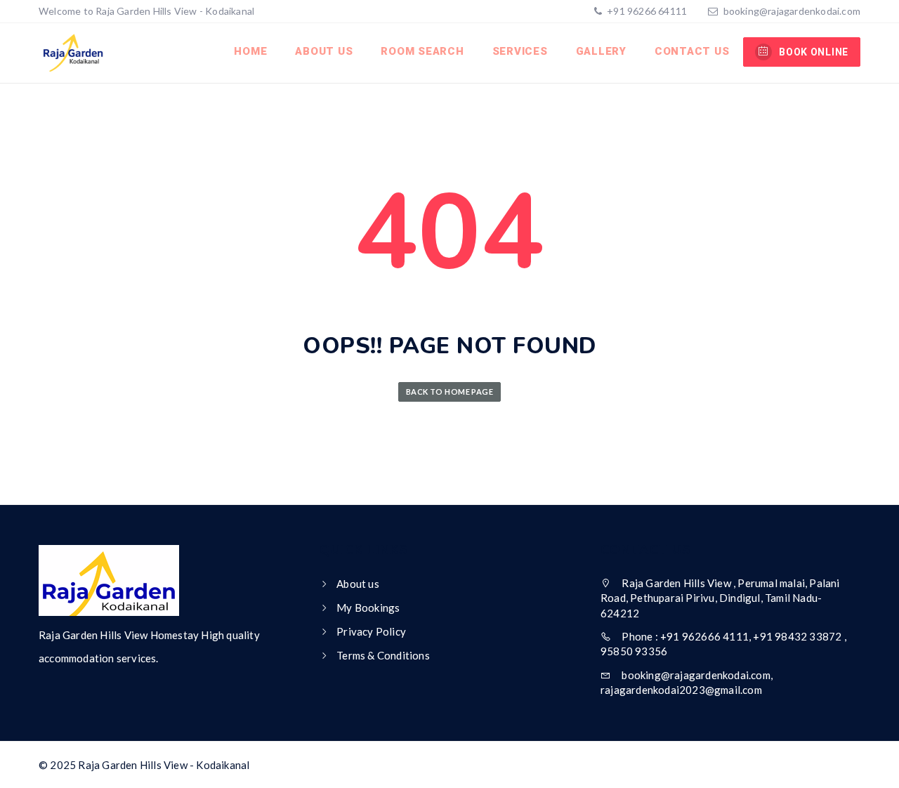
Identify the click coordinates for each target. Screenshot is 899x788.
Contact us (692, 51)
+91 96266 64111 (646, 11)
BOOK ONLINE (813, 52)
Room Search (422, 51)
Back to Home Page (449, 391)
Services (520, 51)
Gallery (601, 51)
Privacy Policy (371, 631)
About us (324, 51)
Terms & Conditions (383, 655)
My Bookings (368, 607)
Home (250, 51)
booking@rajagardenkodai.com (791, 11)
